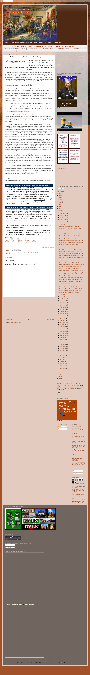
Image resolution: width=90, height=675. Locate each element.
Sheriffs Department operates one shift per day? (70, 290)
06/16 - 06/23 (63, 333)
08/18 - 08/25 (63, 316)
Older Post (50, 319)
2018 (59, 202)
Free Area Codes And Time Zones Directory (66, 46)
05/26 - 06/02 (63, 339)
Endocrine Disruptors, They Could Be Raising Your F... (71, 279)
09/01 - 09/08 (63, 313)
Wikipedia (16, 62)
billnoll (62, 662)
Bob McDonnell (20, 72)
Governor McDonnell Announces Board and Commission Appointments (14, 243)
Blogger (71, 662)
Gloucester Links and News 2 (34, 48)
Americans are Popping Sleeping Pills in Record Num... (71, 240)
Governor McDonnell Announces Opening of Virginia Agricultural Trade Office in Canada (34, 243)
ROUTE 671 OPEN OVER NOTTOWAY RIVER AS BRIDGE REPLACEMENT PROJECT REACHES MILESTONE (78, 458)
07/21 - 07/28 (63, 324)
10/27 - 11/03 (63, 298)
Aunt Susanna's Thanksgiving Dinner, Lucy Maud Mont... (72, 285)
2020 (59, 199)
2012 (59, 371)
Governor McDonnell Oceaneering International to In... (71, 275)
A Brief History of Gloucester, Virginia (13, 604)
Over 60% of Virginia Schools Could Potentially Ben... (71, 249)
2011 (59, 373)
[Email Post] (13, 250)
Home (5, 46)
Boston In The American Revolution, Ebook (68, 244)
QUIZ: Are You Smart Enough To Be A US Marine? (68, 385)
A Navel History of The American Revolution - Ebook (70, 259)
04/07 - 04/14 (63, 352)
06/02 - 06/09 (63, 337)
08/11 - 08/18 (63, 318)
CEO (11, 127)
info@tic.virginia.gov (19, 227)
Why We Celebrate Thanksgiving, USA (67, 230)
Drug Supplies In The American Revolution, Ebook (70, 281)
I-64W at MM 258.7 (76, 428)
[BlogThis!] (16, 250)
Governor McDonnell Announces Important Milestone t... (71, 233)
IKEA (11, 119)
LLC (9, 75)
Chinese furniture (14, 74)
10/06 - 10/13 (63, 304)
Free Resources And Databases (11, 48)
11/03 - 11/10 (63, 296)
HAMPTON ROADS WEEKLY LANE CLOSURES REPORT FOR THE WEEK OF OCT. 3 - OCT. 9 (78, 452)
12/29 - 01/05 (63, 213)
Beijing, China (8, 85)
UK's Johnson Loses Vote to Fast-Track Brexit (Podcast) (78, 494)
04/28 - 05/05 (63, 346)
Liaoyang (27, 252)
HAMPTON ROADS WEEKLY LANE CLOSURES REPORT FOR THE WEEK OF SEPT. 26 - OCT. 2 (78, 464)
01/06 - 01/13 (63, 368)
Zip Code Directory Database (24, 51)
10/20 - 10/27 (63, 300)
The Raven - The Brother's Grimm (67, 283)
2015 (59, 208)
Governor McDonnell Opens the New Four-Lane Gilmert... (72, 273)
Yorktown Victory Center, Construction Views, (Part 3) (71, 277)
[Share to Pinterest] (20, 250)
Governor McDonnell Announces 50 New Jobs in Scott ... (72, 238)
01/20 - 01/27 (63, 365)
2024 (59, 193)
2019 (59, 201)
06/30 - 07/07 (63, 329)
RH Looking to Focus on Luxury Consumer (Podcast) (78, 499)
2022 (59, 195)
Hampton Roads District (77, 449)
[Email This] (15, 250)
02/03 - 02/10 (63, 363)
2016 (59, 206)
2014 (59, 210)
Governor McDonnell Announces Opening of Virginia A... (71, 251)
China (33, 79)
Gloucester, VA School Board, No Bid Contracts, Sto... (71, 288)
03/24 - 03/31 (63, 355)
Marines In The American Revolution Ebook (69, 268)
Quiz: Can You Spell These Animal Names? (66, 388)
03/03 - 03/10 (63, 361)
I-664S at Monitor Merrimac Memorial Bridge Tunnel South (78, 431)
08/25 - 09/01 (63, 315)
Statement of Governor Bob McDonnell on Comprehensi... (72, 262)
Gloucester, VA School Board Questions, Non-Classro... (71, 242)
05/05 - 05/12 (63, 344)
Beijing (9, 252)
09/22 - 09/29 (63, 307)
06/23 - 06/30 (63, 331)
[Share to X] (18, 250)
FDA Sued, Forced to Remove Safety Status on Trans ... (71, 255)
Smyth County (15, 75)
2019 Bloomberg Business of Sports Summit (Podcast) (78, 496)
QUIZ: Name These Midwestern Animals (66, 383)
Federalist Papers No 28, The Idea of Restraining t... (71, 286)
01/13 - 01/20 (63, 367)
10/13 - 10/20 (63, 302)
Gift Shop (23, 48)
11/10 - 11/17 (63, 294)
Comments (61, 428)
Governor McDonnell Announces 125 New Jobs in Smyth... (72, 232)
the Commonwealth (18, 92)
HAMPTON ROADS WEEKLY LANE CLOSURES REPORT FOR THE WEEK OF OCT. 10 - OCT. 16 (78, 446)
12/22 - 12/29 (63, 215)
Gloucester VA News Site (49, 48)
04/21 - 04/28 (63, 348)
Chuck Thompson (29, 604)
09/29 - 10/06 (63, 305)
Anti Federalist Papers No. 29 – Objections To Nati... (71, 228)
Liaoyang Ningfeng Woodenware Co (38, 252)
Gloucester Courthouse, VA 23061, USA (24, 255)
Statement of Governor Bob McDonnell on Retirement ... (71, 270)
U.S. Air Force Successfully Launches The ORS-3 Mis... (71, 253)
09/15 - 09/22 (63, 309)
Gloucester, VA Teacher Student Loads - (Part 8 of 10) (71, 257)
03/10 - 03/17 (63, 359)
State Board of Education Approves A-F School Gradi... (71, 247)
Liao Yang (25, 116)
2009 (59, 376)
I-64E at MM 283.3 (76, 426)
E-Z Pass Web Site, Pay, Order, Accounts (44, 46)
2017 (59, 204)
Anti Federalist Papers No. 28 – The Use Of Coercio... (71, 260)
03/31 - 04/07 (63, 354)
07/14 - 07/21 (63, 326)
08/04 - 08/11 (63, 320)
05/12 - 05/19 (63, 342)
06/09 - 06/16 (63, 335)
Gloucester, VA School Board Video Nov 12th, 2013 (70, 292)
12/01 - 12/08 (63, 221)
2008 (59, 378)
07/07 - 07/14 (63, 328)
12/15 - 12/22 (63, 217)
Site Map (35, 51)
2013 (59, 212)
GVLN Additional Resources (63, 48)
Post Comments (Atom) (16, 322)
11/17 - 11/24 (63, 224)
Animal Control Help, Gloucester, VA (17, 46)
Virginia (37, 79)
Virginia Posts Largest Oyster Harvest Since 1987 (70, 266)
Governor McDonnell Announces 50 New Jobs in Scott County (7, 242)
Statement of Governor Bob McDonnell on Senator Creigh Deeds (27, 242)
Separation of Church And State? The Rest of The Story (18, 658)
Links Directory (75, 48)
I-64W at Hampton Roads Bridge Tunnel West (78, 434)
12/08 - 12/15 (63, 219)
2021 (59, 197)
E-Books (30, 46)
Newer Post (8, 319)
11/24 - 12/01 (63, 222)
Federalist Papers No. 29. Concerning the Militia (70, 246)
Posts (60, 426)
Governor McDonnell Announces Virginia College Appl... (71, 272)
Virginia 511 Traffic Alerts (9, 51)
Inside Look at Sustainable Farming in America (69, 226)
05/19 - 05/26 (63, 341)
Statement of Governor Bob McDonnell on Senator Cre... (72, 264)
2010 (59, 374)
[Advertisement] (29, 308)
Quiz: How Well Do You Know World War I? (66, 391)
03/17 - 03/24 (63, 357)
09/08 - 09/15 (63, 311)
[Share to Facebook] (19, 250)
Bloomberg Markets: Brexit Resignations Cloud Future (78, 502)
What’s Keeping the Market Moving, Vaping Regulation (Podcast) (78, 490)
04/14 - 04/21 (63, 350)
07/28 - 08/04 (63, 322)
